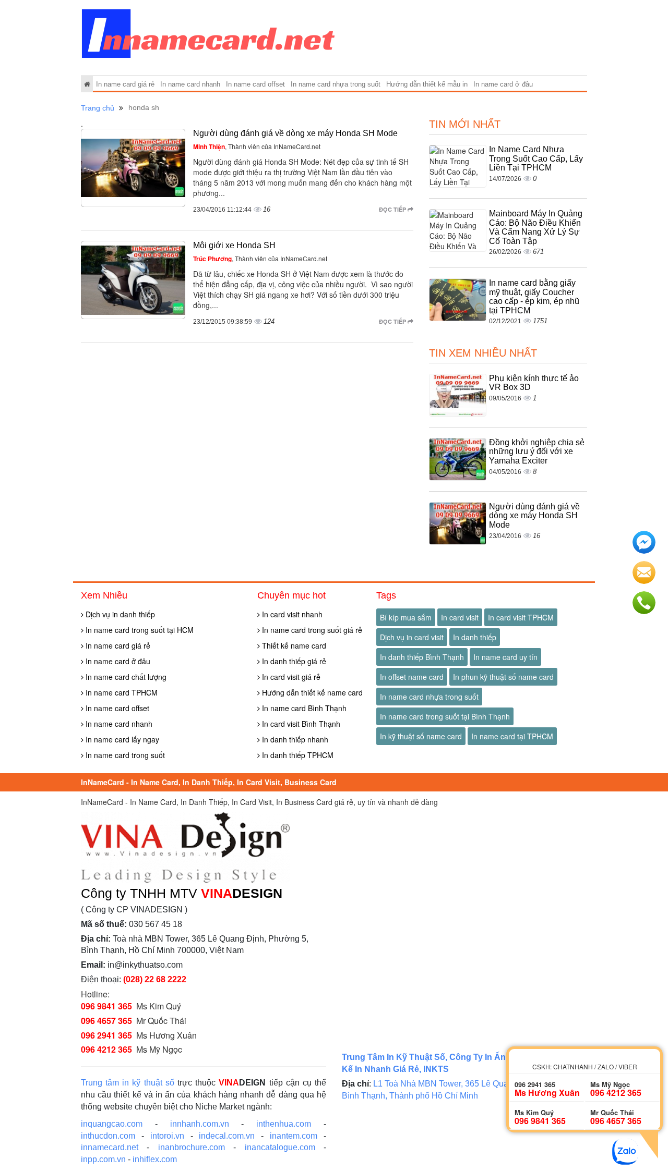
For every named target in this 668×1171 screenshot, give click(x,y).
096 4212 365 (106, 1049)
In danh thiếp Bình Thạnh (422, 657)
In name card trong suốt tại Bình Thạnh (445, 716)
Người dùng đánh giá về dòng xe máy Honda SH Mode (295, 133)
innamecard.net (109, 1147)
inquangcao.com (111, 1123)
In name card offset (255, 84)
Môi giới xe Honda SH (234, 245)
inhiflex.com (155, 1159)
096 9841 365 (106, 1006)
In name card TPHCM (121, 692)
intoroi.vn (167, 1135)
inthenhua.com (283, 1123)
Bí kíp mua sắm (406, 617)
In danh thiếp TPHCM (296, 755)
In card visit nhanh (291, 614)
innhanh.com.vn (199, 1123)
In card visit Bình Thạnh (300, 723)
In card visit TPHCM (521, 617)
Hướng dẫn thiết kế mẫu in (427, 84)
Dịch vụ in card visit (412, 637)
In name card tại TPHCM (512, 736)
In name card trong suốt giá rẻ (311, 630)
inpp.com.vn (103, 1159)
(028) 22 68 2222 (154, 979)
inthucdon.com (108, 1135)
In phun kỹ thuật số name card (503, 677)
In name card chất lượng (125, 677)
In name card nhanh (190, 84)
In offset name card (412, 677)
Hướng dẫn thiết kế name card (311, 692)
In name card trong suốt (124, 755)
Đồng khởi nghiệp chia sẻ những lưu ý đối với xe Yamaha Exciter (536, 451)
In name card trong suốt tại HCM (139, 630)
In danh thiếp (474, 637)
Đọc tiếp (393, 209)
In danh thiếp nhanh (294, 739)
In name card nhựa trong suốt (335, 84)
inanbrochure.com (191, 1147)
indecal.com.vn (227, 1135)
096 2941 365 (106, 1035)
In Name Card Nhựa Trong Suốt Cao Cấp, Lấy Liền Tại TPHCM (536, 158)
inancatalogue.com (280, 1147)
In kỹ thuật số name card (421, 736)
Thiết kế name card (293, 645)
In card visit (460, 617)
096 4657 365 (106, 1021)
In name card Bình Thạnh (303, 708)
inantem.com (293, 1135)
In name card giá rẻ (125, 84)
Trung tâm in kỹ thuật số (127, 1082)
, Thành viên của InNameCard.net (256, 146)
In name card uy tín (505, 657)
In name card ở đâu (503, 84)
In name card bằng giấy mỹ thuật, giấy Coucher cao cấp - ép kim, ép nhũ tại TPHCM (534, 296)
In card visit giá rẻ (290, 677)
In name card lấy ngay (121, 739)
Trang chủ (97, 108)
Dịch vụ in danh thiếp (119, 614)
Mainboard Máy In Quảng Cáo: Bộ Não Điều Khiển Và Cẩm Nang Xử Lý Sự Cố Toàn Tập (535, 227)
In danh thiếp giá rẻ (293, 661)
